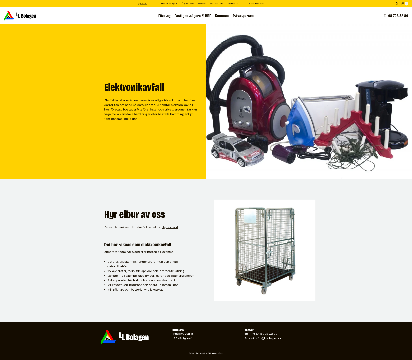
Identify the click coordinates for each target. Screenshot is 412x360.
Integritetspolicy (198, 353)
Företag (164, 15)
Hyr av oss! (170, 227)
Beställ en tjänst (169, 3)
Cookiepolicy (216, 353)
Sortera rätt (216, 3)
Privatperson (243, 15)
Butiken (189, 3)
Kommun (222, 15)
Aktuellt (201, 3)
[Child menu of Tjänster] (155, 4)
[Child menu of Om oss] (243, 4)
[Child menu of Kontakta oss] (272, 4)
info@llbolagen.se (268, 338)
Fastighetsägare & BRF (193, 15)
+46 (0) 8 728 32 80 (263, 334)
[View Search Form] (397, 4)
